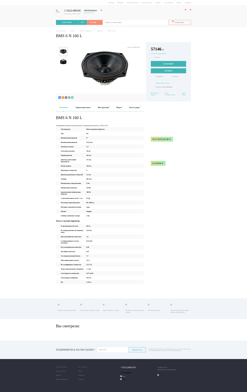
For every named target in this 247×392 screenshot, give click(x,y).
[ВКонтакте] (59, 97)
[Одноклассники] (63, 97)
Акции (121, 2)
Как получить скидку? (155, 93)
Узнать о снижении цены (170, 93)
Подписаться (137, 350)
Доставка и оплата (147, 2)
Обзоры (179, 2)
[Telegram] (72, 97)
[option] (63, 51)
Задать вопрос (184, 93)
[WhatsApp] (69, 97)
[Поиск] (165, 22)
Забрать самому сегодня (162, 83)
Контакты (80, 379)
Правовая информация (62, 379)
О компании (188, 2)
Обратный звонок (89, 12)
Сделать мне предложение (158, 53)
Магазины (111, 2)
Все (82, 22)
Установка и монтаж (132, 2)
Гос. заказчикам (168, 2)
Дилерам (158, 2)
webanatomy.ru (172, 369)
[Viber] (66, 97)
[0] (184, 11)
